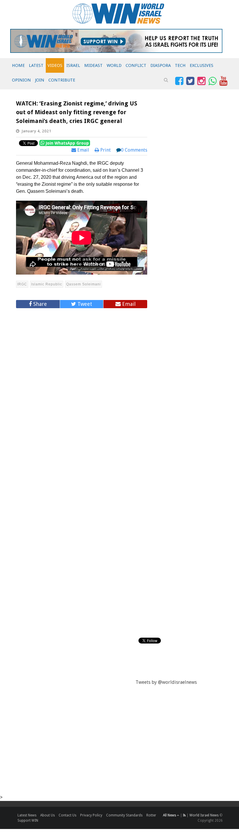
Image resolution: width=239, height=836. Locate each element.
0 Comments (134, 150)
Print (105, 150)
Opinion (21, 80)
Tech (180, 65)
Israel (73, 65)
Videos (55, 65)
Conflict (136, 65)
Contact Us (67, 815)
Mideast (93, 65)
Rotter (151, 815)
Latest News (26, 815)
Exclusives (201, 65)
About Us (47, 815)
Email (82, 150)
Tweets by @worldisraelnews (166, 682)
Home (18, 65)
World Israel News (204, 815)
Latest (36, 65)
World (114, 65)
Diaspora (160, 65)
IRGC (22, 284)
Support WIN (27, 820)
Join (39, 80)
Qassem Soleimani (83, 284)
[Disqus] (81, 391)
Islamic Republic (46, 284)
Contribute (61, 80)
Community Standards (124, 815)
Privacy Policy (91, 815)
